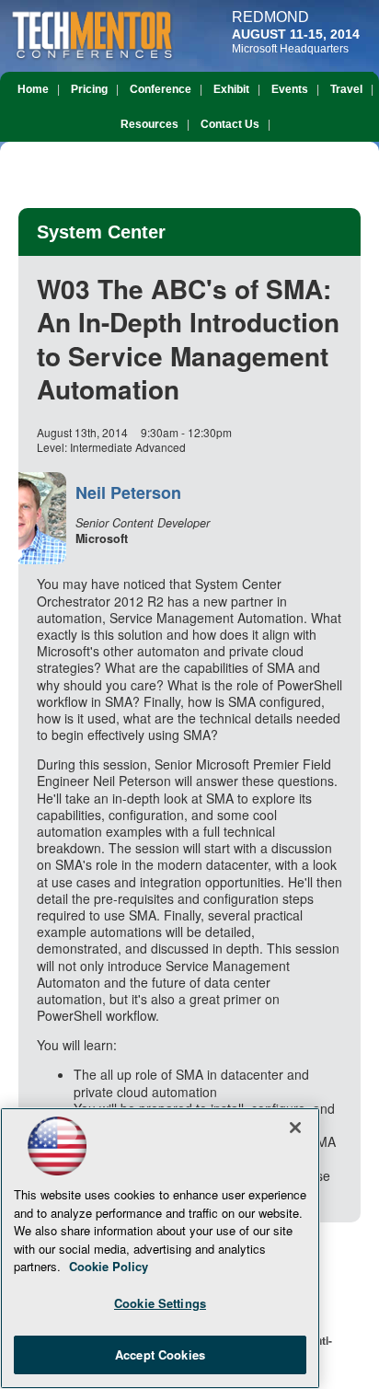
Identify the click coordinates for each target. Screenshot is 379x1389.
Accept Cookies (160, 1354)
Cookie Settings (160, 1303)
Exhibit (231, 89)
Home (33, 89)
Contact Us (230, 124)
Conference (160, 89)
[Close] (295, 1127)
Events (289, 89)
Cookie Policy (108, 1266)
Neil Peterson (128, 492)
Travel (346, 89)
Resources (149, 124)
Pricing (89, 89)
